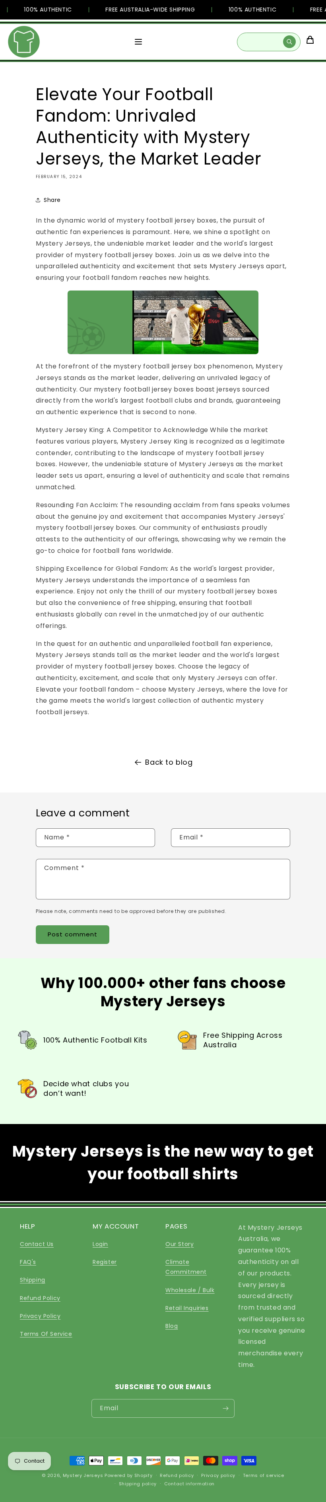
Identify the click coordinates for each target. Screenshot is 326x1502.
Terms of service (263, 1475)
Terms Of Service (46, 1334)
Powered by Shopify (129, 1475)
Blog (171, 1326)
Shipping (32, 1280)
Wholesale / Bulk (190, 1290)
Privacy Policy (40, 1316)
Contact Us (37, 1244)
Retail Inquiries (187, 1308)
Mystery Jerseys (83, 1475)
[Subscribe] (225, 1408)
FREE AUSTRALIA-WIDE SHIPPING (143, 10)
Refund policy (177, 1475)
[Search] (289, 41)
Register (105, 1262)
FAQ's (28, 1262)
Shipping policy (138, 1484)
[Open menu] (138, 42)
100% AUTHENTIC (40, 10)
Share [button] (52, 200)
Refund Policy (40, 1298)
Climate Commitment (186, 1267)
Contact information (189, 1484)
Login (100, 1244)
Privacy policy (218, 1475)
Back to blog (168, 762)
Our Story (179, 1244)
